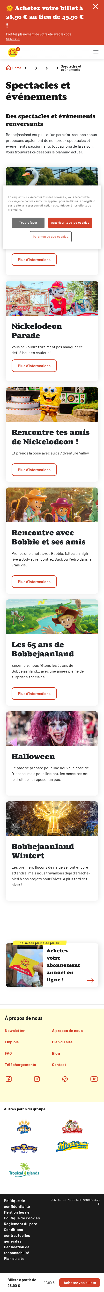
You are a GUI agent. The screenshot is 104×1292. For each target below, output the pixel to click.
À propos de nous (67, 1030)
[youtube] (94, 1079)
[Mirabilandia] (72, 1146)
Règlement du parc (20, 1223)
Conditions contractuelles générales (17, 1235)
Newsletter (15, 1030)
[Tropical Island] (24, 1169)
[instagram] (37, 1079)
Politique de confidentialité (17, 1203)
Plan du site (62, 1041)
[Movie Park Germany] (24, 1126)
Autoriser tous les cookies (70, 222)
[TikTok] (65, 1079)
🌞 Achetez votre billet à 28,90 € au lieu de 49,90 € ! (45, 17)
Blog (56, 1053)
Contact (59, 1064)
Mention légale (17, 1212)
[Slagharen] (72, 1126)
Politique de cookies (22, 1218)
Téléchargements (20, 1064)
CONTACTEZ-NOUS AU (65, 1199)
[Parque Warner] (24, 1147)
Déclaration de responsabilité (17, 1249)
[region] (52, 217)
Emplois (12, 1041)
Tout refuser (28, 222)
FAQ (8, 1053)
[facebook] (8, 1079)
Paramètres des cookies (50, 236)
